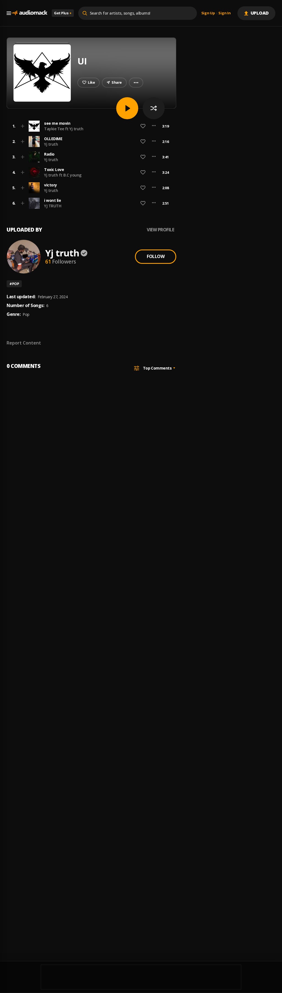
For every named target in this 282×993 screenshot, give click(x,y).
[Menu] (9, 13)
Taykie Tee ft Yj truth (63, 128)
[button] (90, 126)
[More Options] (154, 126)
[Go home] (29, 13)
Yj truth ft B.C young (63, 175)
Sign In (224, 13)
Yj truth (51, 144)
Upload (260, 13)
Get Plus (63, 12)
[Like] (142, 126)
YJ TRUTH (52, 205)
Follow (155, 256)
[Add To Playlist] (22, 126)
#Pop (14, 283)
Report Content (24, 343)
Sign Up (208, 13)
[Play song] (127, 108)
